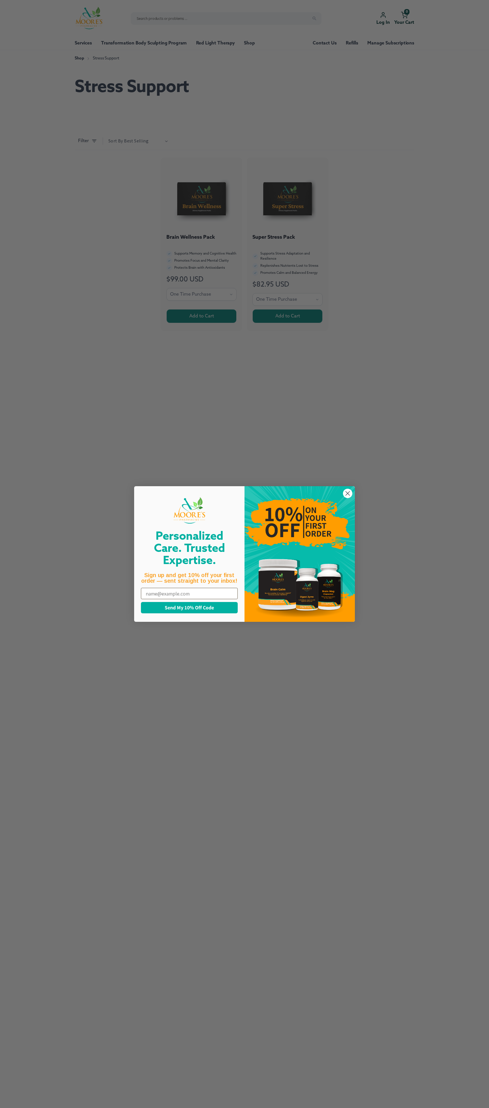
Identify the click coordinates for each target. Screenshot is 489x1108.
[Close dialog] (348, 493)
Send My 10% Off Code (189, 607)
